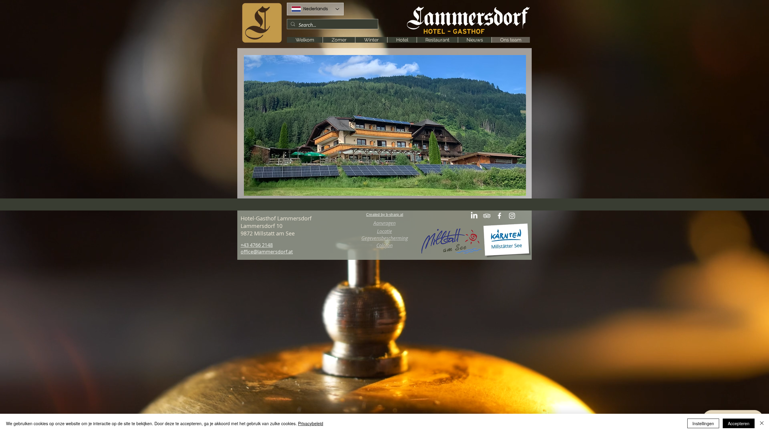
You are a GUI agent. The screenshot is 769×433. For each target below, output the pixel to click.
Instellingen (703, 423)
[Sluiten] (761, 423)
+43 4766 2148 (257, 245)
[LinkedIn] (474, 216)
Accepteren (738, 423)
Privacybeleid (310, 423)
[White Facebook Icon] (499, 216)
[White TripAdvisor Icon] (487, 216)
